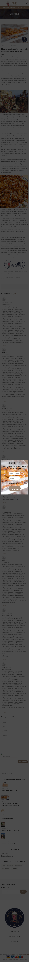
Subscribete (14, 489)
